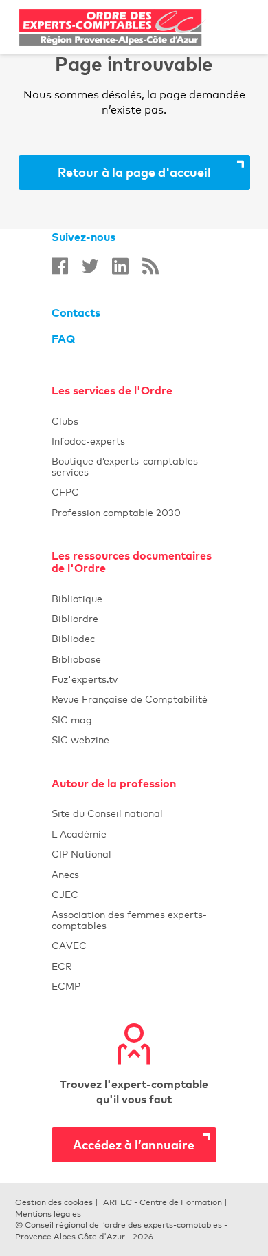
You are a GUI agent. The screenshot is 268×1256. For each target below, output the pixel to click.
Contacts (76, 312)
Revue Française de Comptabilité (134, 699)
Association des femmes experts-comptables (134, 919)
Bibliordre (134, 618)
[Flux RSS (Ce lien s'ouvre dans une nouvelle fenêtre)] (150, 266)
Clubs (134, 421)
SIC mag (134, 719)
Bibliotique (134, 598)
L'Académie (134, 834)
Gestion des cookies (54, 1202)
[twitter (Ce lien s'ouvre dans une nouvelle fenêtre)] (90, 266)
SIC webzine (134, 739)
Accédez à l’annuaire (133, 1144)
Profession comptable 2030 (134, 512)
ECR (134, 966)
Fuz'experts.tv (134, 679)
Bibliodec (134, 638)
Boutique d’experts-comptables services (134, 466)
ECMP (134, 986)
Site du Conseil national (107, 813)
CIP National (134, 854)
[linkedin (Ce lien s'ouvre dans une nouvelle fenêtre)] (120, 266)
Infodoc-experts (134, 441)
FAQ (63, 338)
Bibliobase (134, 659)
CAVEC (134, 945)
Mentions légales (48, 1214)
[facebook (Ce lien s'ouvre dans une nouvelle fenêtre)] (60, 266)
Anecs (134, 874)
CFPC (134, 492)
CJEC (134, 894)
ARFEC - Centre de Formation (162, 1202)
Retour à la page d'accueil (134, 172)
